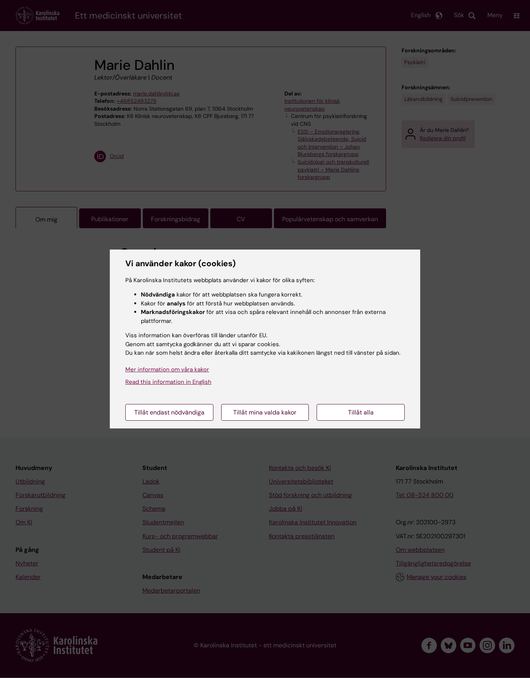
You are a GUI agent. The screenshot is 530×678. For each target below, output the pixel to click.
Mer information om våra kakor (167, 369)
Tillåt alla (361, 412)
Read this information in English (168, 382)
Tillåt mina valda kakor (264, 412)
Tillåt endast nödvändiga (169, 412)
